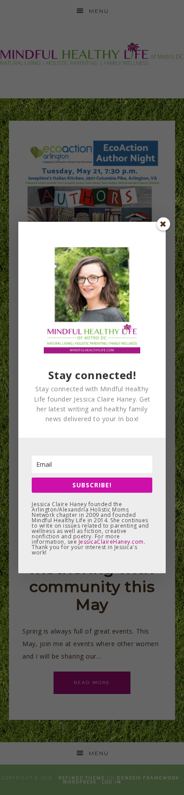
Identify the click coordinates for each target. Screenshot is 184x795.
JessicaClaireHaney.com (111, 542)
